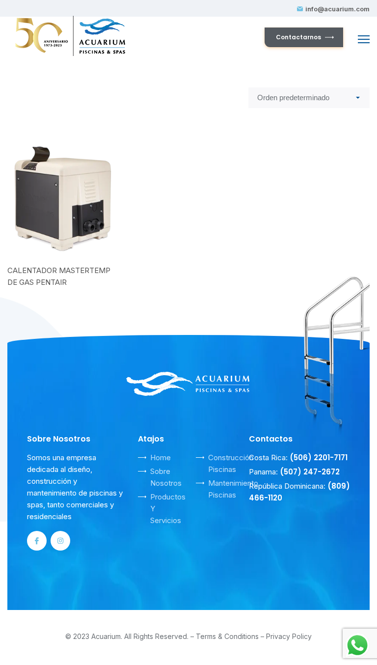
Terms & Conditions (227, 636)
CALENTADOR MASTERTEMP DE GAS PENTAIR (58, 276)
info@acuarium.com (337, 9)
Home (160, 457)
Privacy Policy (289, 636)
